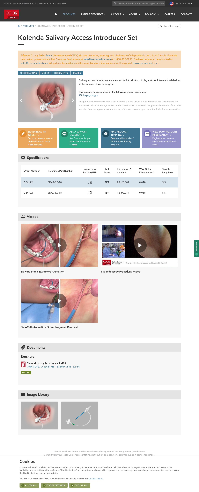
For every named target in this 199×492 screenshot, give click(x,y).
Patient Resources (93, 14)
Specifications (28, 73)
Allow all (30, 485)
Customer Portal (42, 3)
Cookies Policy (95, 478)
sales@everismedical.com (97, 59)
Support (115, 14)
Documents (61, 73)
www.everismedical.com (145, 63)
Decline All (81, 485)
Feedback (196, 247)
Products (69, 14)
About (133, 14)
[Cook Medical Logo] (11, 14)
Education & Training (16, 3)
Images (77, 73)
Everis (49, 55)
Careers (169, 14)
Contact (186, 14)
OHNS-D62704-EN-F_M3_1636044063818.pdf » (53, 366)
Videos (45, 73)
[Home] (56, 14)
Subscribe (60, 3)
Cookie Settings (55, 485)
